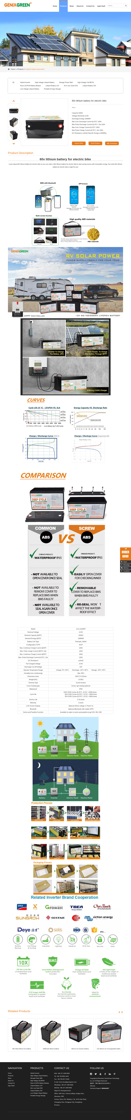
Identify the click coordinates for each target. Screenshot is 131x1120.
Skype (125, 562)
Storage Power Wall (66, 82)
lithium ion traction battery (51, 1049)
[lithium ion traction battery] (50, 1031)
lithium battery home (109, 1049)
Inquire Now (79, 143)
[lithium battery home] (109, 1031)
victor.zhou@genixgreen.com (68, 1082)
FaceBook (126, 571)
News (72, 6)
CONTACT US (61, 1068)
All (13, 82)
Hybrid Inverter (25, 82)
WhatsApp (126, 565)
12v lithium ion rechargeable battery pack (80, 1049)
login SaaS (101, 6)
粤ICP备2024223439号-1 (103, 1083)
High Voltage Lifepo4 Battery (44, 82)
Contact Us (90, 6)
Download (113, 143)
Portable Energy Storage (52, 89)
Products (63, 6)
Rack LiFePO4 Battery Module (30, 85)
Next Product (95, 143)
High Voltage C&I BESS (85, 82)
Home (55, 6)
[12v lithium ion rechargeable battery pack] (80, 1031)
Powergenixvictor (66, 1090)
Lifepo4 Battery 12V (52, 85)
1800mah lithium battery (22, 1049)
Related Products (19, 1011)
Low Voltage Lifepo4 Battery (29, 89)
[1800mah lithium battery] (21, 1031)
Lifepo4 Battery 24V (89, 85)
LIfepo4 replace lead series (35, 69)
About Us (80, 6)
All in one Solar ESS (71, 85)
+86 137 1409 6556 (67, 1085)
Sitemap (92, 1086)
